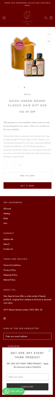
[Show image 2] (27, 87)
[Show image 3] (30, 87)
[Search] (46, 17)
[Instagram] (5, 318)
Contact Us (8, 248)
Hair (5, 223)
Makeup (7, 213)
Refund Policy (9, 279)
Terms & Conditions (12, 265)
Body (6, 218)
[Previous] (18, 87)
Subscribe (27, 386)
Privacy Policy (10, 270)
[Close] (49, 351)
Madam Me (8, 239)
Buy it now (27, 185)
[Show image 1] (24, 87)
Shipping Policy (10, 274)
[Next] (36, 87)
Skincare (7, 208)
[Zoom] (48, 34)
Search (7, 244)
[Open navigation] (4, 18)
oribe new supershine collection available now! (27, 4)
